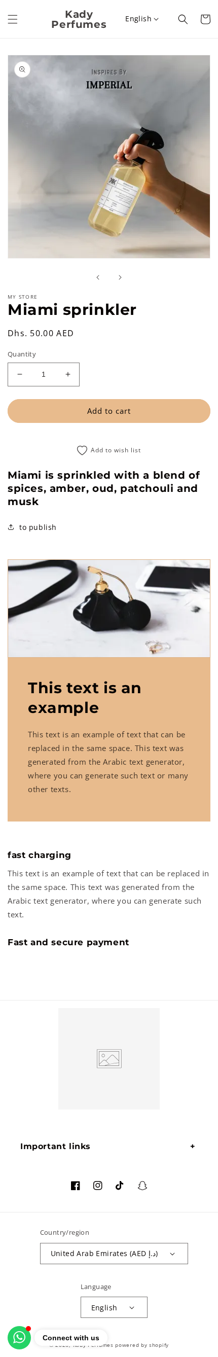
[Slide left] (98, 277)
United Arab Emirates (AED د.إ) (104, 1253)
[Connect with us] (19, 1338)
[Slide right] (120, 277)
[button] (13, 19)
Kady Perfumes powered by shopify (121, 1344)
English (138, 18)
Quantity (22, 354)
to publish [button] (38, 527)
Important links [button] (55, 1146)
